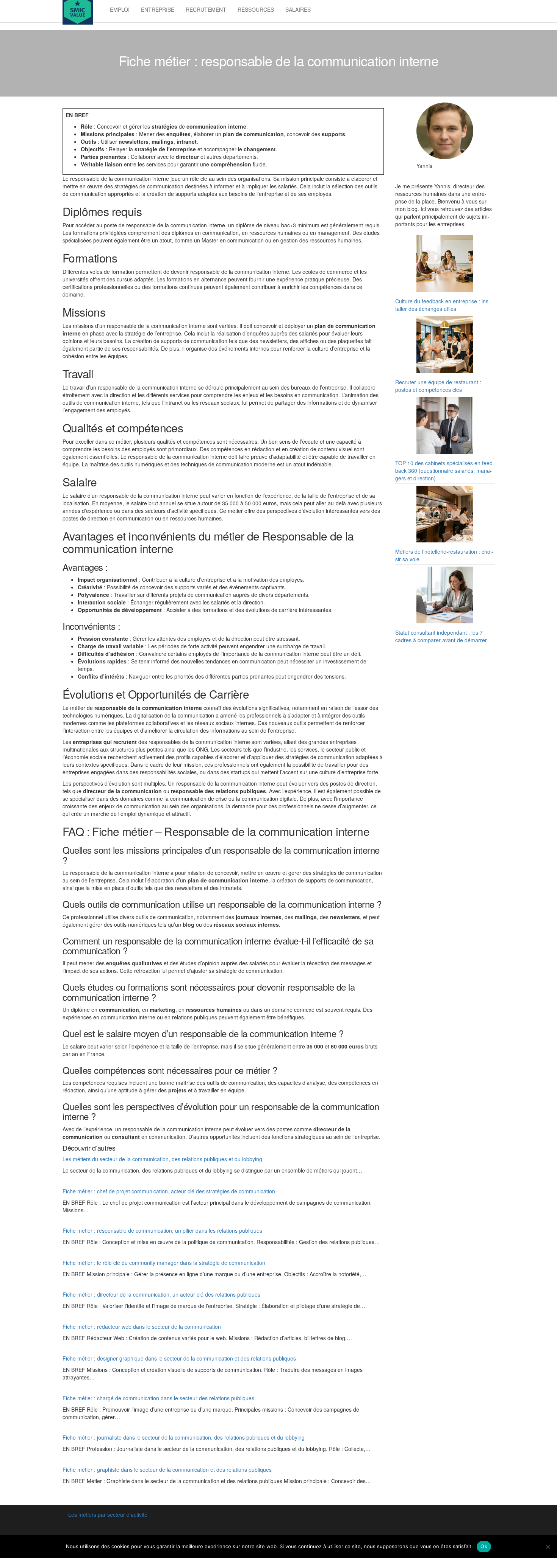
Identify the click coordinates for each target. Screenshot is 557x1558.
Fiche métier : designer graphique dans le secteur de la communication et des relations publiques (179, 1358)
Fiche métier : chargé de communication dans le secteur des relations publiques (158, 1398)
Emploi (120, 9)
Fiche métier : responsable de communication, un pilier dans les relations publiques (162, 1230)
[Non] (547, 1546)
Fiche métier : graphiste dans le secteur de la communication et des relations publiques (167, 1469)
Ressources (256, 9)
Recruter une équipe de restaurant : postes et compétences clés (438, 385)
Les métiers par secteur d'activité (107, 1514)
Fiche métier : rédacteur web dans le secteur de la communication (142, 1326)
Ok (483, 1546)
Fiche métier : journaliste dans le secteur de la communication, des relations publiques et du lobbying (184, 1437)
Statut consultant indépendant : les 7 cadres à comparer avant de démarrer (441, 636)
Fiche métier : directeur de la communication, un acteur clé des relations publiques (161, 1294)
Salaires (298, 9)
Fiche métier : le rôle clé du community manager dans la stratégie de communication (164, 1262)
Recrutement (206, 9)
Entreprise (157, 9)
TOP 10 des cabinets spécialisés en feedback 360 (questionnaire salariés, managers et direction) (444, 470)
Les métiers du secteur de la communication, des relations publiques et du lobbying (162, 1159)
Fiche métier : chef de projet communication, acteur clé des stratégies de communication (169, 1191)
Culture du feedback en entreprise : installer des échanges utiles (442, 304)
